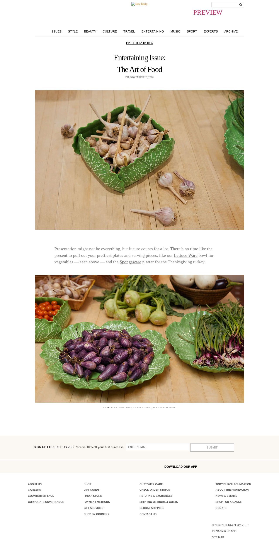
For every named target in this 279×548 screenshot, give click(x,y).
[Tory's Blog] (95, 467)
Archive (231, 31)
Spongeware (130, 261)
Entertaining (152, 31)
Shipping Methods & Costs (159, 501)
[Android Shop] (238, 466)
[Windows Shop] (247, 466)
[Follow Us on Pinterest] (75, 466)
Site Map (218, 537)
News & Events (226, 495)
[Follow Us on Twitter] (66, 466)
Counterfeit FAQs (41, 495)
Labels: (108, 407)
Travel (129, 31)
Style (73, 31)
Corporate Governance (46, 501)
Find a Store (93, 495)
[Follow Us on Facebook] (29, 466)
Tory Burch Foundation (233, 484)
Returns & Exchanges (156, 495)
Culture (110, 31)
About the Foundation (232, 489)
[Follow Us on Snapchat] (48, 466)
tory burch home (164, 407)
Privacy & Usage (224, 531)
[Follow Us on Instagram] (38, 466)
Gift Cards (92, 489)
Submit (212, 447)
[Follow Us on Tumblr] (57, 466)
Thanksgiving (142, 407)
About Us (35, 484)
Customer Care (151, 484)
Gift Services (93, 508)
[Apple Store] (229, 466)
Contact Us (148, 514)
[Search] (241, 4)
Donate (221, 508)
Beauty (90, 31)
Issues (56, 31)
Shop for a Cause (229, 501)
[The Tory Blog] (139, 4)
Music (175, 31)
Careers (34, 489)
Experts (211, 31)
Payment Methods (97, 501)
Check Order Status (155, 489)
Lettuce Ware (185, 255)
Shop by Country (96, 514)
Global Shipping (151, 508)
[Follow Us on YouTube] (85, 467)
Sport (192, 31)
